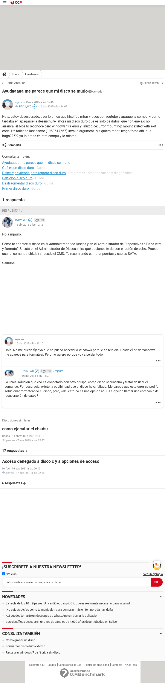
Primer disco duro (15, 188)
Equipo (52, 664)
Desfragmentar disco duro (22, 183)
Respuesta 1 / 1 (13, 210)
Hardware (31, 74)
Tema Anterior (15, 83)
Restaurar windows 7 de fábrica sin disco (33, 652)
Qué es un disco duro (18, 168)
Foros (16, 74)
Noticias (11, 574)
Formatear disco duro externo (25, 646)
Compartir (14, 145)
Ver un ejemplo (153, 574)
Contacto (117, 664)
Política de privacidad (96, 664)
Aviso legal (131, 664)
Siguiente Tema (149, 83)
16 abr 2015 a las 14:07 (53, 106)
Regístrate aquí (36, 664)
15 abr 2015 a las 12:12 (29, 224)
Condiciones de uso (69, 664)
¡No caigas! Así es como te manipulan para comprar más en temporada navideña (59, 609)
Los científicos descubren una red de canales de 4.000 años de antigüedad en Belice (61, 621)
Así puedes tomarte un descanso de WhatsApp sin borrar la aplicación (52, 615)
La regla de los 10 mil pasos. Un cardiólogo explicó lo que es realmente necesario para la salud (68, 603)
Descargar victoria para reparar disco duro (34, 173)
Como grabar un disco (20, 640)
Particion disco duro (17, 178)
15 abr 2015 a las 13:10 (29, 343)
